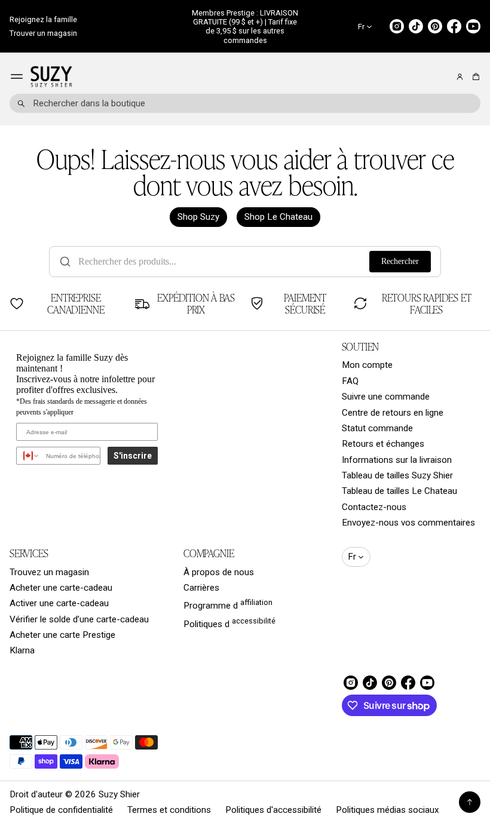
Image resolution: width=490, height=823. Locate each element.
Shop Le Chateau (278, 216)
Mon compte (367, 365)
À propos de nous (218, 572)
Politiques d (229, 622)
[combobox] (245, 103)
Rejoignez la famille (43, 19)
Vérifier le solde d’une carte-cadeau (79, 619)
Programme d (227, 604)
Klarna (22, 650)
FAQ (350, 381)
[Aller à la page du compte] (460, 77)
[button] (474, 77)
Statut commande (377, 428)
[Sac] (474, 77)
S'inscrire (133, 455)
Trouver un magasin (43, 33)
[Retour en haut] (469, 802)
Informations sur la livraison (397, 460)
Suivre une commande (386, 396)
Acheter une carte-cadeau (61, 587)
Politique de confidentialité (61, 809)
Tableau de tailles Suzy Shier (397, 475)
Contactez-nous (374, 507)
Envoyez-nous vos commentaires (408, 522)
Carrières (201, 587)
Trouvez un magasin (49, 572)
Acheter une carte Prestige (62, 634)
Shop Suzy (198, 216)
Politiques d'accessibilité (273, 809)
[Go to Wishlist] (443, 77)
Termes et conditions (169, 809)
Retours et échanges (383, 443)
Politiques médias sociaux (387, 809)
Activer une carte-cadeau (59, 603)
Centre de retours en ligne (392, 412)
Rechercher (400, 261)
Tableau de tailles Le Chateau (399, 491)
